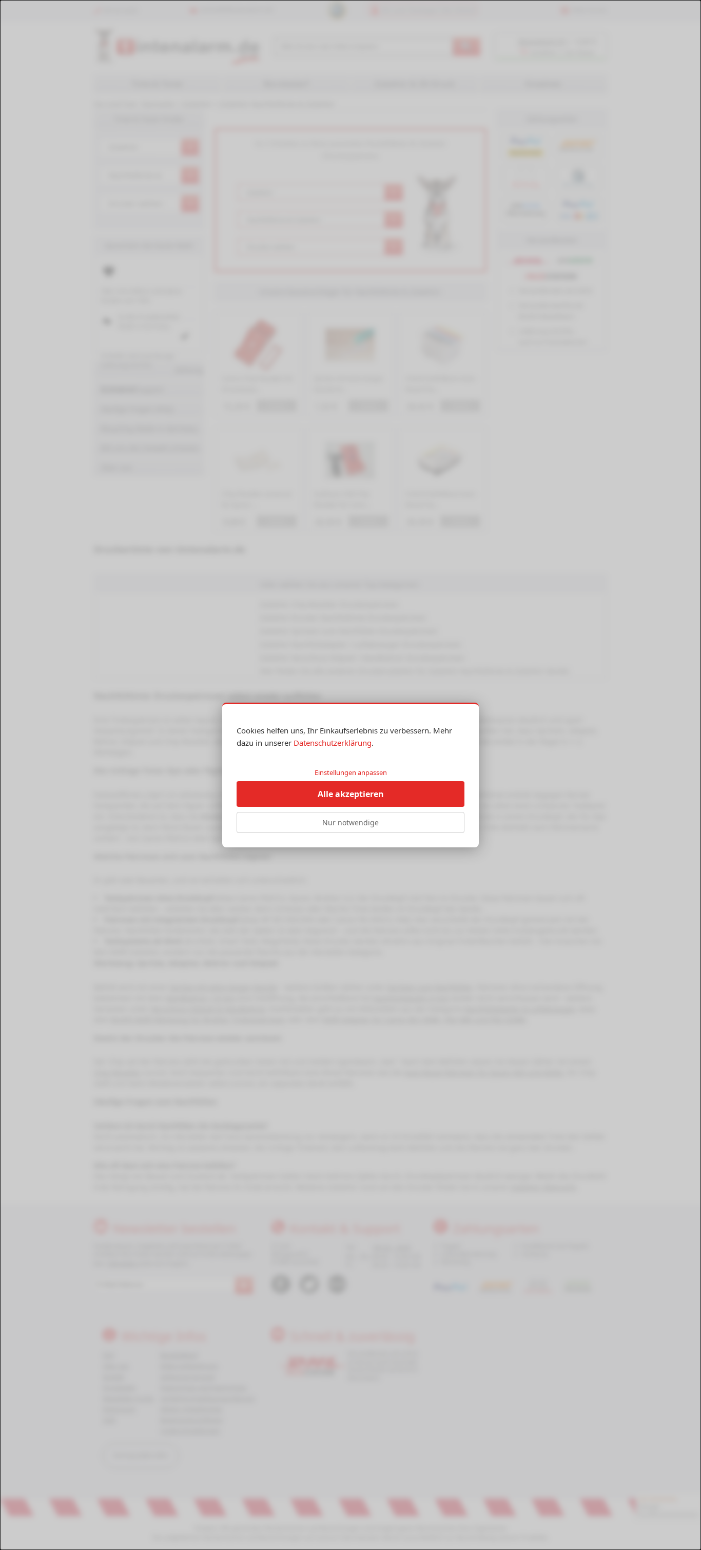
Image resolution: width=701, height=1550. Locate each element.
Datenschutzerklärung (333, 743)
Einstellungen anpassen (351, 772)
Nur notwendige (350, 822)
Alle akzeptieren (351, 794)
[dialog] (350, 775)
